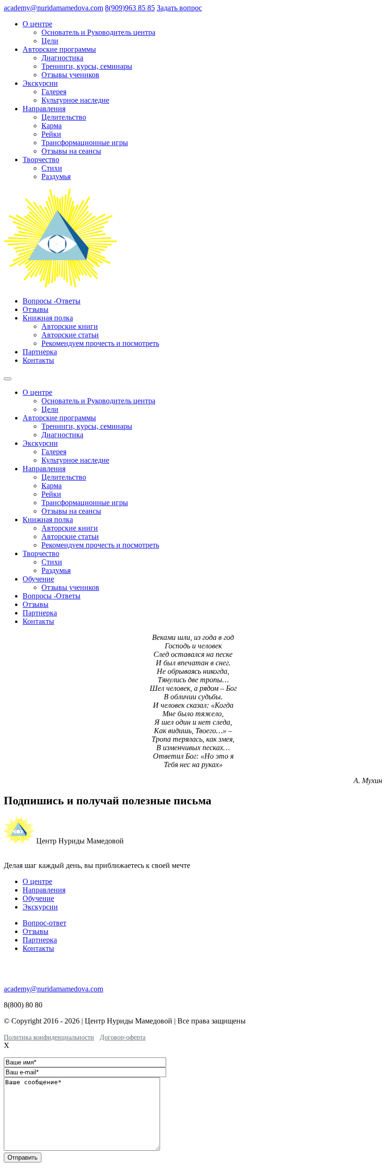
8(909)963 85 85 (130, 8)
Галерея (53, 92)
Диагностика (62, 58)
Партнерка (40, 352)
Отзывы (35, 309)
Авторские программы (59, 49)
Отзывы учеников (70, 75)
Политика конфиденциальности (49, 1037)
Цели (49, 41)
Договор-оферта (122, 1037)
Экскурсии (40, 83)
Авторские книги (69, 326)
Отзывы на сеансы (71, 151)
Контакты (38, 360)
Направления (44, 109)
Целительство (63, 117)
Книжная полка (48, 318)
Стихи (51, 168)
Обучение (38, 579)
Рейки (51, 134)
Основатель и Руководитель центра (98, 32)
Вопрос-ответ (44, 923)
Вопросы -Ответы (51, 301)
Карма (51, 126)
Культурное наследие (75, 100)
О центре (37, 24)
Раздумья (56, 176)
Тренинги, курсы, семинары (86, 66)
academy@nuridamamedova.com (53, 8)
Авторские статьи (70, 335)
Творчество (41, 159)
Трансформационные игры (84, 143)
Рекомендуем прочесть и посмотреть (100, 343)
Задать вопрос (179, 8)
